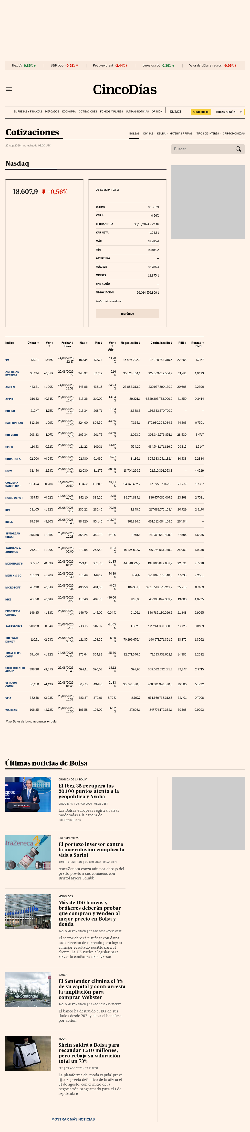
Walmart (12, 710)
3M (7, 360)
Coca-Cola (13, 459)
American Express (12, 373)
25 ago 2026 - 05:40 (101, 862)
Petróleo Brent (103, 65)
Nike (8, 599)
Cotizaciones (88, 111)
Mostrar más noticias (73, 1119)
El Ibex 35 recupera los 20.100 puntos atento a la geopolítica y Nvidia (89, 791)
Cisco (9, 447)
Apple (9, 399)
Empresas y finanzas (28, 111)
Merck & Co (13, 575)
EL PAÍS (173, 110)
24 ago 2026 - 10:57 (105, 1004)
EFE (61, 1068)
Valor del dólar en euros (205, 65)
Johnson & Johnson (13, 550)
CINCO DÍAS (66, 803)
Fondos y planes (111, 111)
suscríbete (201, 112)
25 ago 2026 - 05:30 (105, 931)
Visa (8, 698)
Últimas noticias (137, 111)
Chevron (11, 435)
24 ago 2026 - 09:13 (82, 1068)
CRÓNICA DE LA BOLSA (73, 779)
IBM (7, 509)
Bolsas (134, 133)
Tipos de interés (208, 133)
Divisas (148, 133)
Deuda (161, 133)
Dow (8, 471)
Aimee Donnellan (70, 862)
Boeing (10, 411)
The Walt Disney (12, 639)
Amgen (10, 387)
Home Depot (14, 497)
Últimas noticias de (46, 763)
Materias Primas (181, 133)
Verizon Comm (11, 684)
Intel (9, 521)
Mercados (52, 111)
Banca (63, 975)
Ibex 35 (17, 65)
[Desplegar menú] (8, 89)
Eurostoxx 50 (151, 65)
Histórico (127, 313)
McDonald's (14, 563)
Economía (69, 111)
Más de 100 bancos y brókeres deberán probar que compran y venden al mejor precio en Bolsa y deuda (90, 914)
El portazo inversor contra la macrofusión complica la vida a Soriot (91, 850)
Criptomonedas (234, 133)
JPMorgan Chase (12, 535)
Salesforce (13, 626)
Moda (62, 1038)
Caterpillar (14, 423)
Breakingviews (69, 838)
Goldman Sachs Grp (12, 484)
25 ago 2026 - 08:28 (92, 803)
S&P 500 (57, 65)
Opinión (157, 111)
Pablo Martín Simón (72, 931)
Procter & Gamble (12, 613)
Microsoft (13, 587)
